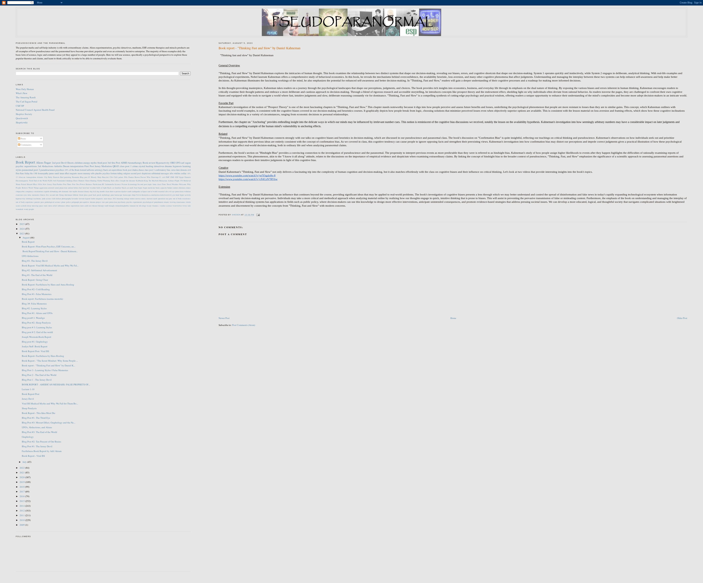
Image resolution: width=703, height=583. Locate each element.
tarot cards (84, 205)
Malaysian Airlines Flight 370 (171, 180)
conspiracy (29, 191)
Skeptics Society (24, 114)
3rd (39, 166)
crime (135, 166)
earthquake (136, 191)
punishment (158, 202)
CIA (111, 177)
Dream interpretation (73, 166)
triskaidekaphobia (122, 205)
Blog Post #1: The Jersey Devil (37, 446)
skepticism (146, 173)
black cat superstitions (112, 170)
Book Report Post (30, 394)
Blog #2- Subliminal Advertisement (39, 270)
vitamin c (155, 205)
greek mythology (103, 195)
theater (95, 205)
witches (177, 173)
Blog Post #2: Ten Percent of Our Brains (41, 441)
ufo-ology (142, 205)
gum (112, 195)
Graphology (28, 436)
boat (135, 187)
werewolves (177, 205)
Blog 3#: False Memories (34, 303)
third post (102, 162)
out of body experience (25, 202)
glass (86, 195)
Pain (54, 184)
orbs (93, 173)
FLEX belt (52, 180)
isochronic (37, 198)
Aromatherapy (135, 162)
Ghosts (70, 162)
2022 (22, 467)
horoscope (118, 195)
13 (17, 177)
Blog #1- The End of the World (37, 275)
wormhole (19, 209)
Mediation (106, 166)
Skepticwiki (22, 122)
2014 (22, 505)
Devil (63, 162)
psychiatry (122, 202)
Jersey (98, 166)
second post (136, 173)
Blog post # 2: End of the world (37, 332)
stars (45, 205)
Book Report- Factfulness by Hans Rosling (43, 356)
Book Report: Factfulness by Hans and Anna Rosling (48, 284)
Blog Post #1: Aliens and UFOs (37, 313)
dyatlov (124, 191)
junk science (47, 198)
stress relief (52, 205)
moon (80, 173)
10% (189, 173)
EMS (172, 177)
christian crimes (184, 187)
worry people (29, 209)
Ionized (83, 170)
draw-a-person (115, 191)
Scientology (132, 184)
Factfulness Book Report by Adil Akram (42, 451)
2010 (22, 520)
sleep (29, 205)
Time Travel (166, 184)
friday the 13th (31, 173)
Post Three (67, 184)
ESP (176, 177)
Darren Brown (134, 177)
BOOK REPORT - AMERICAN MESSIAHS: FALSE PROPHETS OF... (56, 384)
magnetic (99, 198)
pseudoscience (47, 169)
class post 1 (125, 166)
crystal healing (146, 166)
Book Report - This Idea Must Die (38, 413)
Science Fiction (121, 184)
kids (53, 198)
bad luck (82, 187)
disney (86, 191)
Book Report (25, 162)
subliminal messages (160, 173)
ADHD (124, 162)
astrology (99, 170)
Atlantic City (42, 177)
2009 (22, 524)
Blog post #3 (85, 177)
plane (63, 202)
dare (178, 170)
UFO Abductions (30, 256)
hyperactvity (20, 198)
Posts (23, 138)
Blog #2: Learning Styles (34, 308)
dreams (168, 166)
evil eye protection (175, 191)
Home (453, 318)
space (41, 205)
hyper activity (185, 195)
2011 (22, 515)
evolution (187, 191)
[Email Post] (258, 215)
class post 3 (149, 170)
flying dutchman (65, 195)
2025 (22, 224)
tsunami (133, 205)
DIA (126, 177)
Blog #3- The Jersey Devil (35, 260)
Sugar (47, 162)
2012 (22, 510)
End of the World (40, 180)
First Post (89, 166)
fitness (42, 195)
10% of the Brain (72, 170)
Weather (175, 184)
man (105, 198)
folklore (76, 195)
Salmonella (109, 184)
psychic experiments (134, 202)
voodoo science (166, 205)
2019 (22, 482)
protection (113, 202)
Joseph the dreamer (127, 180)
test (90, 205)
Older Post (682, 318)
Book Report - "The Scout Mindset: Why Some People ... (50, 360)
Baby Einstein (53, 177)
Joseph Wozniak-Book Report (36, 337)
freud (81, 195)
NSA (40, 184)
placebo (98, 173)
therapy (101, 205)
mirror (132, 198)
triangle (112, 205)
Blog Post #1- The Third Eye (36, 417)
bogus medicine (149, 187)
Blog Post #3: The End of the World (39, 432)
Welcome (182, 184)
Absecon (21, 177)
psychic (19, 166)
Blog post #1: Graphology (35, 341)
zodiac (184, 173)
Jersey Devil (28, 398)
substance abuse (64, 205)
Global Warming (103, 180)
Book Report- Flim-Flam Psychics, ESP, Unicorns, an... (48, 246)
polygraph (75, 202)
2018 (22, 486)
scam (18, 205)
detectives (159, 166)
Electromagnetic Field (24, 180)
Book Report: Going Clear (35, 279)
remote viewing (170, 202)
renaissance (180, 202)
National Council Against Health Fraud (35, 109)
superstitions (30, 166)
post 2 (37, 169)
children (79, 162)
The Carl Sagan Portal (26, 101)
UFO (178, 162)
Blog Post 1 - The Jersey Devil (37, 379)
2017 (22, 491)
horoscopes (127, 195)
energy (86, 162)
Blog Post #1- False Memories (36, 294)
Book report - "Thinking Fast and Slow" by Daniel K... (48, 365)
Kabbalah (140, 180)
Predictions (97, 184)
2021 (22, 472)
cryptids (46, 191)
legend (87, 198)
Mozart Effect (32, 184)
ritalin (188, 202)
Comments (25, 144)
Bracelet (105, 177)
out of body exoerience (182, 198)
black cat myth (127, 187)
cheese (141, 170)
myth (155, 198)
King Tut (147, 180)
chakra (135, 170)
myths (94, 162)
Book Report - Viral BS (33, 455)
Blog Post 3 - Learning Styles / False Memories (45, 370)
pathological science (53, 202)
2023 (22, 233)
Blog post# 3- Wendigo (33, 317)
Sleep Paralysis (29, 408)
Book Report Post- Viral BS (35, 351)
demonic (65, 191)
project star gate (102, 202)
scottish (23, 205)
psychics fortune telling (113, 173)
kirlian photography (63, 198)
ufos (172, 173)
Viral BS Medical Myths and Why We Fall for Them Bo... (50, 403)
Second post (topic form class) (149, 184)
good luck (92, 195)
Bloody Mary (96, 177)
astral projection (61, 187)
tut (137, 205)
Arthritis (58, 166)
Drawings (155, 177)
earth (129, 191)
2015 (22, 501)
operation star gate (165, 198)
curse (173, 170)
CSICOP (20, 105)
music (143, 198)
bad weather (91, 187)
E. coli (162, 177)
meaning (120, 198)
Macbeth (155, 180)
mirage (126, 198)
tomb (106, 205)
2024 (22, 228)
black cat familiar (114, 187)
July (25, 462)
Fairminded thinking (64, 180)
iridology (29, 198)
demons (183, 170)
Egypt (181, 177)
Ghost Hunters (78, 180)
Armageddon (31, 177)
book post (127, 170)
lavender (75, 198)
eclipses (144, 191)
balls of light (102, 187)
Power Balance (86, 184)
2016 (22, 496)
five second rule (52, 195)
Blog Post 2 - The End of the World (39, 375)
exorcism (19, 195)
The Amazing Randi (26, 97)
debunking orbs (56, 191)
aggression (43, 187)
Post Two (75, 184)
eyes (25, 195)
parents (37, 202)
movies (138, 198)
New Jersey (47, 184)
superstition (75, 205)
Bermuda (75, 177)
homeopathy (43, 173)
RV (103, 184)
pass (42, 202)
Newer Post (224, 318)
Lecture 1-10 (28, 389)
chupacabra (20, 191)
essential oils (163, 191)
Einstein (188, 177)
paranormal (27, 169)
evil (189, 170)
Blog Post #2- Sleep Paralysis (36, 322)
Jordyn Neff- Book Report (34, 346)
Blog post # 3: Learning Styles (37, 327)
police (68, 202)
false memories (34, 195)
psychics (59, 169)
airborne (90, 170)
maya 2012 (112, 198)
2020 (22, 477)
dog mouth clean (102, 191)
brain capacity (161, 187)
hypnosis (177, 166)
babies (76, 187)
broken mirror (172, 187)
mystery (150, 198)
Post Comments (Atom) (243, 325)
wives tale (187, 205)
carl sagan (186, 162)
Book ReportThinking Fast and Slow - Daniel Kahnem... (50, 251)
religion (126, 173)
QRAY (116, 166)
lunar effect (64, 173)
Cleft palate (118, 177)
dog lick (93, 191)
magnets (73, 173)
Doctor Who (145, 177)
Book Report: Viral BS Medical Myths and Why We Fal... (50, 265)
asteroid (51, 187)
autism (70, 187)
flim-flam (20, 173)
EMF (168, 177)
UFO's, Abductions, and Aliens (37, 427)
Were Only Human (25, 89)
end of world (152, 191)
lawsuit (82, 198)
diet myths (73, 191)
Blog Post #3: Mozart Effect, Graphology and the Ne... (48, 422)
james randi (54, 173)
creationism (38, 191)
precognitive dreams (87, 202)
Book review (149, 162)
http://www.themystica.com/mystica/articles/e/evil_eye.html (155, 195)
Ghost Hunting (91, 180)
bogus (140, 187)
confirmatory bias (162, 170)
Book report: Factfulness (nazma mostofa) (42, 298)
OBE (172, 162)
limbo (93, 198)
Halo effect (115, 180)
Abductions (47, 166)
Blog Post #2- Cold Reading (36, 289)
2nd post (56, 162)
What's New (21, 93)
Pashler (59, 184)
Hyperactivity (163, 162)
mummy (86, 173)
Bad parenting (65, 177)
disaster (81, 191)
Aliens (39, 162)
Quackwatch (22, 118)
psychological (148, 202)
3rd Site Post (113, 162)
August (26, 237)
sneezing (35, 205)
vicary (149, 205)
